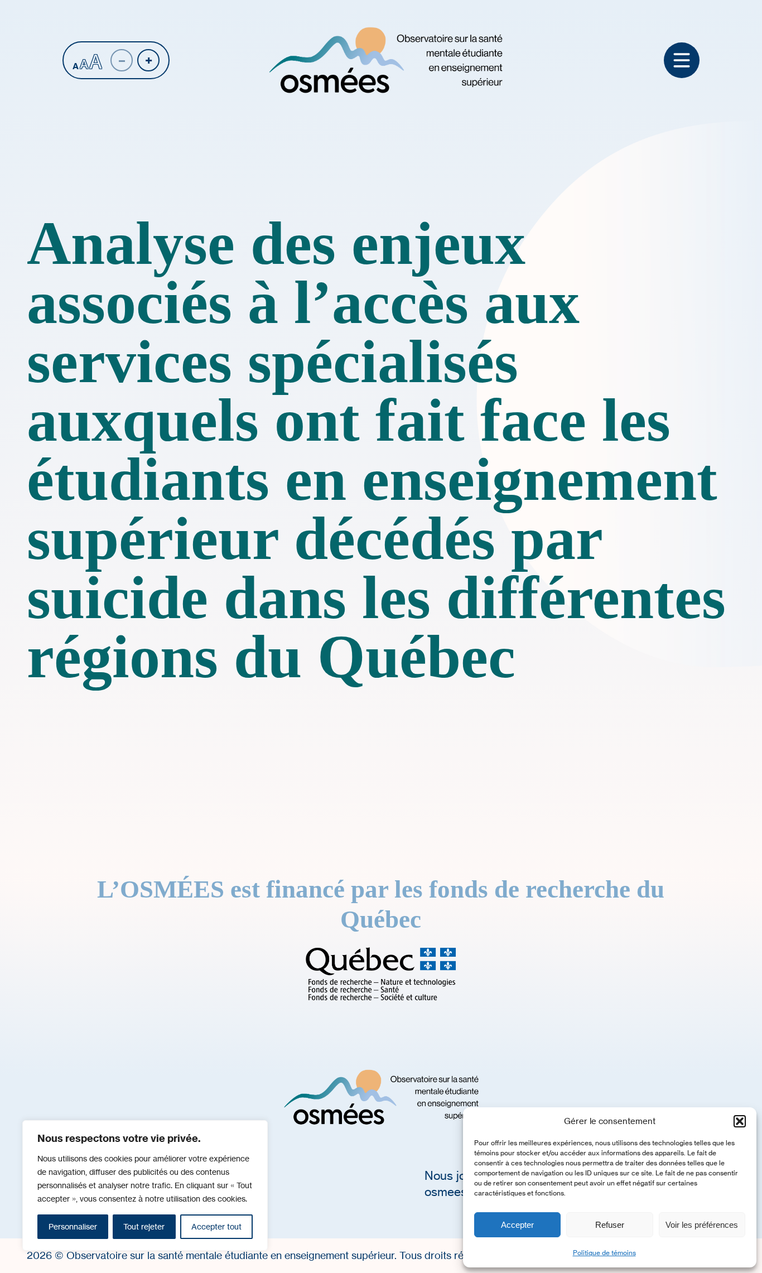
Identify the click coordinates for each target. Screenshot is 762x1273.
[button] (739, 1121)
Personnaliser (73, 1226)
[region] (145, 1185)
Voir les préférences (701, 1224)
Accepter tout (216, 1226)
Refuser (609, 1224)
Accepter (517, 1224)
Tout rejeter (144, 1226)
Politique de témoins (604, 1252)
